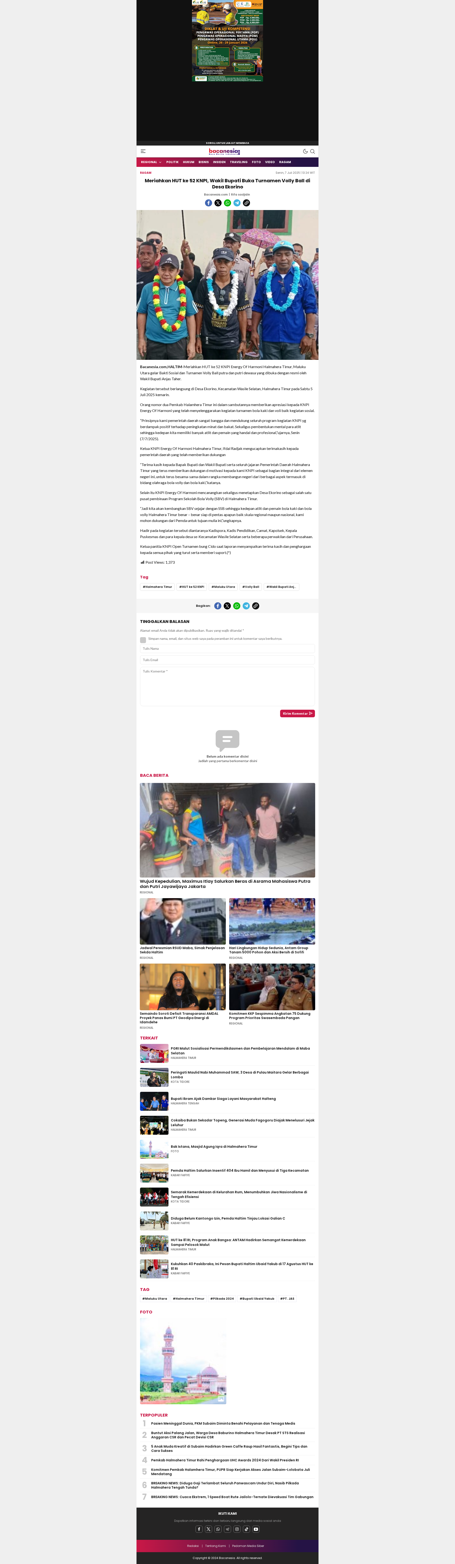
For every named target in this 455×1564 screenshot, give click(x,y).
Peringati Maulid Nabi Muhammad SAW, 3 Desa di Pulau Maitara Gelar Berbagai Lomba (240, 1074)
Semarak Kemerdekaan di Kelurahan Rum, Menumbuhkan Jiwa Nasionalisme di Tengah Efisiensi (239, 1194)
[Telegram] (227, 1529)
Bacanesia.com (216, 194)
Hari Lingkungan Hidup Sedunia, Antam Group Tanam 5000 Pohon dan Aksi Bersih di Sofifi (268, 950)
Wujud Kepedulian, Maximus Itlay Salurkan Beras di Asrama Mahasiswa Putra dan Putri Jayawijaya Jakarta (225, 883)
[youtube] (255, 1529)
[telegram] (237, 202)
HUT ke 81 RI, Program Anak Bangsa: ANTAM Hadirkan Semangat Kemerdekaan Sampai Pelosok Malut (238, 1242)
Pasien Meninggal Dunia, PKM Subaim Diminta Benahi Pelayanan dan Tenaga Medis (223, 1423)
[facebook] (208, 202)
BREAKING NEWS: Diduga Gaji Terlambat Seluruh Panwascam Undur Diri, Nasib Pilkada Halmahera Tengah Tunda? (225, 1485)
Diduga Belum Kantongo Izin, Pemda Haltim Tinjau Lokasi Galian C (228, 1218)
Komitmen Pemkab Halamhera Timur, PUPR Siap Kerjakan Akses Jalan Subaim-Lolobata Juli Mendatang (230, 1471)
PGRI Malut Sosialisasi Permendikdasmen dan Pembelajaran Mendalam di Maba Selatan (240, 1051)
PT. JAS (288, 1299)
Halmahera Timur (159, 587)
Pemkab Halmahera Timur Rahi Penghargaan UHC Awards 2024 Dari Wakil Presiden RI (225, 1460)
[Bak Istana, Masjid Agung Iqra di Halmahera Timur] (183, 1361)
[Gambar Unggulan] (227, 285)
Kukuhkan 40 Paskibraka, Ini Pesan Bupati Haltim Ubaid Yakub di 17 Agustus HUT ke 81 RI (242, 1266)
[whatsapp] (227, 202)
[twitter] (218, 202)
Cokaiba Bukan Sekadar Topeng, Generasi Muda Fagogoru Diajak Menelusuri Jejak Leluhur (242, 1122)
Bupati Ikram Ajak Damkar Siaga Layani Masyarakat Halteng (224, 1098)
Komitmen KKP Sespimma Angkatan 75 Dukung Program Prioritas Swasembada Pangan (269, 1015)
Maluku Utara (224, 587)
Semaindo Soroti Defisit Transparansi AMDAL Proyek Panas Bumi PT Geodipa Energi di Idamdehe (179, 1017)
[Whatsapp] (218, 1529)
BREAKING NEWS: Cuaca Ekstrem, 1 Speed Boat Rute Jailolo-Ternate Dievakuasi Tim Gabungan (232, 1497)
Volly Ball (252, 587)
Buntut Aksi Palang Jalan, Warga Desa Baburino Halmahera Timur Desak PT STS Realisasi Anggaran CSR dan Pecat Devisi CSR (228, 1435)
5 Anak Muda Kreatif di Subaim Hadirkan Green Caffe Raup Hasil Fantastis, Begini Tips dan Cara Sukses (229, 1448)
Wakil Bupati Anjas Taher (284, 587)
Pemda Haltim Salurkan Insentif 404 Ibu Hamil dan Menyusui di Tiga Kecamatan (240, 1170)
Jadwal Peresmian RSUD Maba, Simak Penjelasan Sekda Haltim (182, 950)
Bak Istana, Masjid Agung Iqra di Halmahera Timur (214, 1146)
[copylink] (246, 202)
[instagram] (237, 1529)
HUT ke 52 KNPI (193, 587)
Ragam (145, 173)
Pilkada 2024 (223, 1299)
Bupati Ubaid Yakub (258, 1299)
